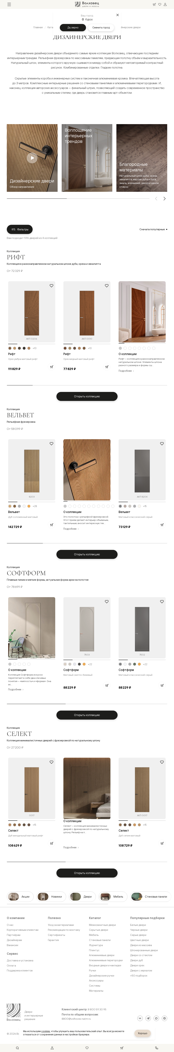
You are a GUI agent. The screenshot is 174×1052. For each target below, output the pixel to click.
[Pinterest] (164, 1018)
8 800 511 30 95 (97, 1009)
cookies (45, 1031)
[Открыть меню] (9, 4)
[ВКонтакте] (140, 1018)
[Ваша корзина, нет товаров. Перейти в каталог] (154, 4)
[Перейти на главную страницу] (87, 4)
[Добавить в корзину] (51, 367)
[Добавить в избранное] (51, 285)
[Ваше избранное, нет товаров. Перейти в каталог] (160, 4)
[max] (156, 1018)
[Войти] (165, 4)
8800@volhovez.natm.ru (76, 1018)
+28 (35, 506)
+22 (90, 664)
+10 (35, 348)
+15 (145, 506)
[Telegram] (148, 1018)
